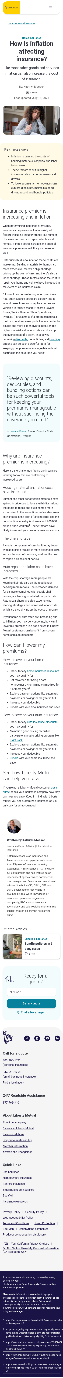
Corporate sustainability (17, 1140)
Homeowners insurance (17, 1177)
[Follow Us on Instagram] (37, 1038)
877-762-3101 (12, 1102)
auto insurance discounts (42, 722)
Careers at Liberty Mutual (18, 1128)
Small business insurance (18, 1189)
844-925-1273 (12, 1072)
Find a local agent (34, 1012)
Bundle (14, 758)
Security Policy (34, 1212)
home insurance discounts (43, 671)
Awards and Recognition (17, 1152)
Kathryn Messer (34, 86)
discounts (21, 339)
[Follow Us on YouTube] (47, 1038)
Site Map (8, 1229)
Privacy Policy (11, 1212)
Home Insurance (31, 38)
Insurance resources (15, 1201)
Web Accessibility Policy (18, 1217)
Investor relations (13, 1134)
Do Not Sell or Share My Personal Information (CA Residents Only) (31, 1250)
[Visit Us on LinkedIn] (57, 1038)
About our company (14, 1122)
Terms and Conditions (16, 1223)
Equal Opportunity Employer (35, 1284)
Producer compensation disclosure (24, 1234)
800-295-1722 (12, 1060)
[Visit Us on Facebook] (27, 1038)
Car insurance (11, 1172)
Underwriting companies (33, 1229)
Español (8, 1195)
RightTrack (16, 740)
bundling (55, 339)
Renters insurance (14, 1183)
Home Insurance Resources (21, 23)
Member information (15, 1146)
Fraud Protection (44, 1223)
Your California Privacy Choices (30, 1243)
